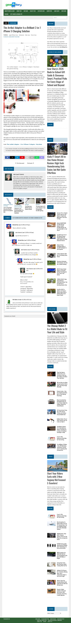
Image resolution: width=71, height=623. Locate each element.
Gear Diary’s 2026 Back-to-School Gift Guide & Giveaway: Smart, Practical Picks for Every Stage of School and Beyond (57, 77)
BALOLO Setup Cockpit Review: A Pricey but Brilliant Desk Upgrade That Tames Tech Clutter (62, 272)
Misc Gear (64, 11)
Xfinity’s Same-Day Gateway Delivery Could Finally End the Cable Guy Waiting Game (62, 583)
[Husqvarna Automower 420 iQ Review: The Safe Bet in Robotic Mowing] (51, 264)
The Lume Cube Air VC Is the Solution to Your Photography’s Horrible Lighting (40, 208)
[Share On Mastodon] (41, 157)
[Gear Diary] (14, 4)
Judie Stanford (18, 232)
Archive (44, 621)
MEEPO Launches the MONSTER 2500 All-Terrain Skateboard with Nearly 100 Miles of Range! (62, 555)
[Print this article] (31, 157)
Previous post (20, 163)
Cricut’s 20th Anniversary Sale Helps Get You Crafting (62, 438)
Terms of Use (39, 621)
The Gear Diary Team (45, 619)
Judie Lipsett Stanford (14, 36)
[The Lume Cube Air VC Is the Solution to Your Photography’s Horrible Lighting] (41, 202)
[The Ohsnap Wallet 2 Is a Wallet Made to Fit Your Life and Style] (57, 323)
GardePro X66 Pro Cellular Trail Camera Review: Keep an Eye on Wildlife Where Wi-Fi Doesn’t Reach (61, 292)
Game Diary (56, 11)
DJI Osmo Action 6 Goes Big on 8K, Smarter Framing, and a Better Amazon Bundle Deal (62, 412)
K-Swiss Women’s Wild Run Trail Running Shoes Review (62, 255)
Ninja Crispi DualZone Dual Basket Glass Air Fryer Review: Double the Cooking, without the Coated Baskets (62, 403)
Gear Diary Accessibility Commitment (55, 620)
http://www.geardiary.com (26, 281)
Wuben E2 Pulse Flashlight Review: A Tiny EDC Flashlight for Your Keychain (62, 247)
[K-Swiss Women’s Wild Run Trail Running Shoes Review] (51, 257)
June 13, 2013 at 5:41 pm (24, 225)
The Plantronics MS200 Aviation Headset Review (28, 207)
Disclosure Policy (60, 619)
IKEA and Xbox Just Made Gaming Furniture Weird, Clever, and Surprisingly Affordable (62, 385)
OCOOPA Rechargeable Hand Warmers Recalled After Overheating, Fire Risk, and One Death (62, 546)
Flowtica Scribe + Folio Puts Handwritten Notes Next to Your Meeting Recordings (62, 393)
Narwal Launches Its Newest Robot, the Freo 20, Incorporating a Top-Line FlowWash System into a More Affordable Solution (62, 525)
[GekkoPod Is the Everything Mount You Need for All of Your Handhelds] (19, 203)
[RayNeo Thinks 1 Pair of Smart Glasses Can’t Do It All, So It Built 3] (51, 422)
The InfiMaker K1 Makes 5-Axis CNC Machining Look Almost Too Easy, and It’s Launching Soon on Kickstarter (62, 447)
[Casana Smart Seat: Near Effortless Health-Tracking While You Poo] (51, 566)
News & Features (18, 206)
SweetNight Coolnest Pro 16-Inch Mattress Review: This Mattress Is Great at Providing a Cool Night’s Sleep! (62, 429)
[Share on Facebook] (7, 157)
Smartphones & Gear (9, 11)
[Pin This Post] (22, 157)
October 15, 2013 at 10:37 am (24, 299)
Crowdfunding (17, 205)
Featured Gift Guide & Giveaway (55, 52)
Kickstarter (21, 35)
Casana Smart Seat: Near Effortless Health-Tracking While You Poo (62, 564)
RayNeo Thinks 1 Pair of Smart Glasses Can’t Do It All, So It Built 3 (62, 420)
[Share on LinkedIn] (17, 157)
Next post (29, 163)
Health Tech (33, 11)
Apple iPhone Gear (13, 35)
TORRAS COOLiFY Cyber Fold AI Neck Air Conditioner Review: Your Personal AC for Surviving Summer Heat (62, 282)
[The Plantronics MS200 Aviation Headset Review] (30, 202)
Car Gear (26, 11)
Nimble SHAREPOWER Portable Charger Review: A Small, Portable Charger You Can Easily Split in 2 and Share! (62, 226)
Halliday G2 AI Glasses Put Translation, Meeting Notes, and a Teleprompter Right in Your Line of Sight (62, 573)
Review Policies (53, 619)
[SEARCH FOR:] (60, 17)
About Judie (38, 619)
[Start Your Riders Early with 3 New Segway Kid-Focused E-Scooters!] (57, 470)
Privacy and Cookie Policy (42, 620)
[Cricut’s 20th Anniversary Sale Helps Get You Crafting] (51, 440)
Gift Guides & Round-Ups (16, 14)
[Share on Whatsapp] (36, 157)
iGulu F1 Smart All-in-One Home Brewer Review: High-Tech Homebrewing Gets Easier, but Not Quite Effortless (56, 165)
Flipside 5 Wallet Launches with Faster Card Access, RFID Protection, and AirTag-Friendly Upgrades (62, 592)
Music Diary (6, 204)
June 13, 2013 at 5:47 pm (33, 250)
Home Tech (19, 11)
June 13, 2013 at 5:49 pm (35, 259)
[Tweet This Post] (12, 157)
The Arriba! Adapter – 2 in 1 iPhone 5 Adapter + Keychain (24, 144)
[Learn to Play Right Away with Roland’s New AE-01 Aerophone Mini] (8, 202)
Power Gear (33, 35)
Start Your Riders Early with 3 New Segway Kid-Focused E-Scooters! (56, 478)
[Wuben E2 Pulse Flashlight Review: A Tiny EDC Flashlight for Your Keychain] (51, 248)
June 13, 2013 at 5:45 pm (29, 240)
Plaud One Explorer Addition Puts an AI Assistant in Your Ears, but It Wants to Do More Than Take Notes (62, 375)
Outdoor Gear (41, 11)
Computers (49, 11)
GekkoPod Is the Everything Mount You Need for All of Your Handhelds (18, 211)
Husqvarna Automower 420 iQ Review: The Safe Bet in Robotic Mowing (62, 262)
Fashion (6, 14)
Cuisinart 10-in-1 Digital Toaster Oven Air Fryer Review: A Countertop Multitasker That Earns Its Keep (62, 216)
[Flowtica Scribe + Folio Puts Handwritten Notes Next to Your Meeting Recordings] (51, 394)
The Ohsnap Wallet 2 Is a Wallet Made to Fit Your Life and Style (57, 329)
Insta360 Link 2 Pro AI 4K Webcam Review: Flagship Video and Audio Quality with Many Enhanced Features (62, 237)
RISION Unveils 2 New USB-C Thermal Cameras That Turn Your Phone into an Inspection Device (62, 536)
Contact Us (50, 621)
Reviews (27, 204)
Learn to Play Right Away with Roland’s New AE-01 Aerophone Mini (8, 210)
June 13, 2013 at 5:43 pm (27, 232)
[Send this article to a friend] (27, 157)
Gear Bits (50, 456)
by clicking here (63, 47)
